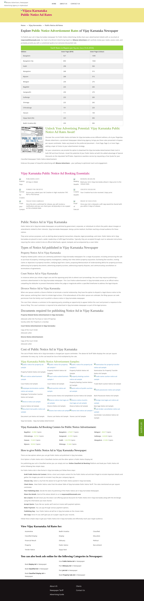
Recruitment (97, 545)
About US (63, 4)
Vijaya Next (63, 550)
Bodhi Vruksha (64, 531)
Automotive (29, 531)
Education (96, 536)
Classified (96, 531)
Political (96, 540)
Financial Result (30, 540)
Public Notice (63, 545)
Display (61, 536)
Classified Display (31, 536)
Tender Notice (30, 550)
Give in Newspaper (72, 561)
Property (28, 545)
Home (54, 4)
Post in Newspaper (70, 566)
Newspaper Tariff (56, 590)
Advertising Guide (57, 594)
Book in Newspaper (36, 564)
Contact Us (75, 4)
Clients (78, 586)
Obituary (62, 540)
